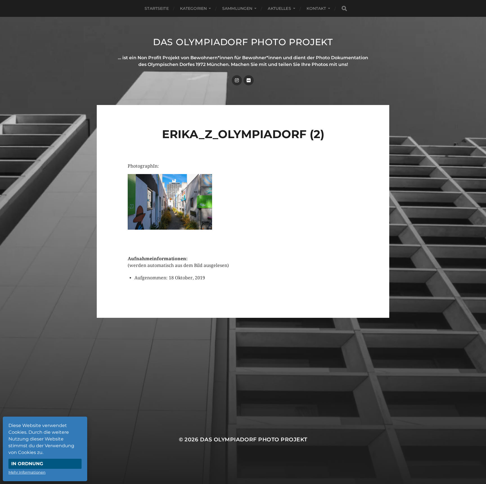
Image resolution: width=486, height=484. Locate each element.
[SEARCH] (344, 8)
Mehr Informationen (27, 472)
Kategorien (193, 8)
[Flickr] (249, 80)
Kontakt (316, 8)
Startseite (156, 8)
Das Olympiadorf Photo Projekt (243, 41)
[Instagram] (237, 80)
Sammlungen (237, 8)
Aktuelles (279, 8)
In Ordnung (27, 463)
